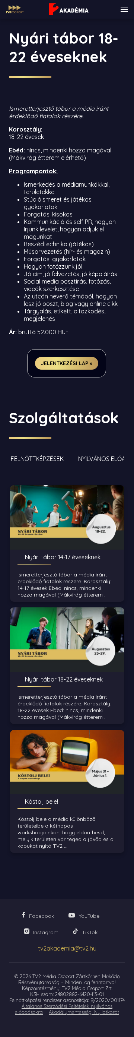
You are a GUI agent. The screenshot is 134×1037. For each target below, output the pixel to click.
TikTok (90, 932)
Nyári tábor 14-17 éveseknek (62, 557)
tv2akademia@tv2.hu (67, 948)
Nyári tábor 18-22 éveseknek (64, 679)
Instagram (45, 932)
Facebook (41, 916)
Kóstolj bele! (41, 801)
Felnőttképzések (37, 458)
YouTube (89, 916)
